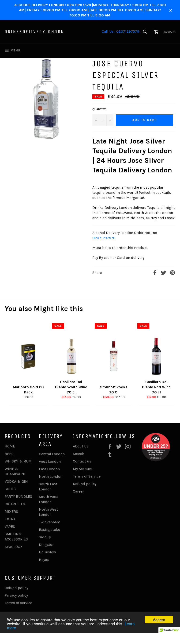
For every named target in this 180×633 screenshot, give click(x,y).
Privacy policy (16, 595)
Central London (52, 454)
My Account (83, 468)
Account (169, 31)
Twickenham (49, 522)
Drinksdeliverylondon (34, 31)
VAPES (10, 526)
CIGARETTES (15, 504)
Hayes (44, 559)
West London (50, 461)
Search (78, 453)
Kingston (46, 544)
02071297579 (127, 31)
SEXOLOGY (13, 546)
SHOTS (10, 489)
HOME (10, 446)
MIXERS (11, 511)
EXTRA (10, 519)
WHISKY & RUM (18, 461)
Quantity (99, 109)
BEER (9, 453)
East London (49, 469)
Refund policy (84, 484)
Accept (159, 619)
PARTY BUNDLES (18, 496)
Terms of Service (87, 476)
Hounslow (47, 552)
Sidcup (45, 537)
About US (81, 446)
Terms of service (18, 603)
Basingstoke (49, 529)
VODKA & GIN (16, 481)
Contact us (82, 461)
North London (50, 476)
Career (78, 491)
